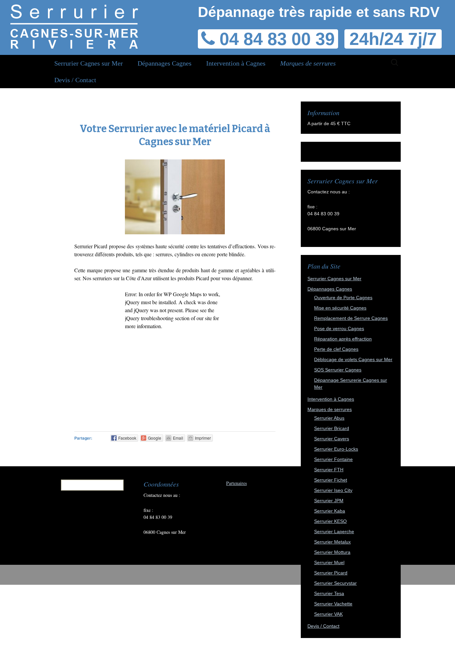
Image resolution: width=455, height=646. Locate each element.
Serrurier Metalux (332, 541)
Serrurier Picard (330, 572)
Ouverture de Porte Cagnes (343, 297)
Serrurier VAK (328, 614)
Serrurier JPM (328, 500)
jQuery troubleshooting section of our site (168, 318)
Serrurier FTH (328, 469)
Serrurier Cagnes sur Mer (88, 63)
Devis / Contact (75, 80)
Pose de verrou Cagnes (339, 328)
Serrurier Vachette (333, 603)
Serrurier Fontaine (333, 459)
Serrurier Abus (329, 418)
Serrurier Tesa (329, 593)
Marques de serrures (308, 63)
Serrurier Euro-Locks (336, 449)
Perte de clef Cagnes (336, 349)
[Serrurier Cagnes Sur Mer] (74, 26)
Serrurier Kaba (329, 511)
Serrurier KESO (330, 521)
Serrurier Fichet (330, 480)
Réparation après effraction (343, 338)
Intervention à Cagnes (235, 63)
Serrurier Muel (329, 562)
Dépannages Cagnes (165, 63)
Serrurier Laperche (334, 531)
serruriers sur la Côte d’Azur (122, 278)
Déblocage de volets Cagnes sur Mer (353, 359)
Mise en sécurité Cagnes (340, 308)
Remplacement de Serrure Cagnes (351, 318)
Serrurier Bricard (331, 428)
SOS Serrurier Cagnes (337, 369)
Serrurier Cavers (331, 438)
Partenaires (236, 483)
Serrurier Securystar (335, 583)
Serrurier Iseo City (333, 490)
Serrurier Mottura (332, 552)
